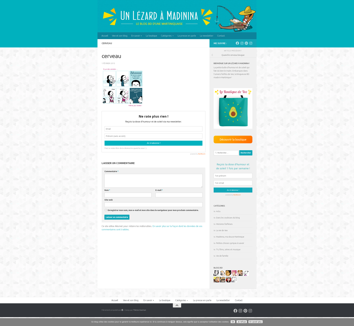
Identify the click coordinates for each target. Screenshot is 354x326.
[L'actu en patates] (216, 281)
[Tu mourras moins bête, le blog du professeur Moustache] (222, 275)
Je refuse (242, 322)
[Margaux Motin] (216, 275)
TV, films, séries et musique (228, 249)
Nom (107, 190)
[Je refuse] (350, 322)
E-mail (159, 190)
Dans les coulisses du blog (228, 217)
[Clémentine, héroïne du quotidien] (222, 281)
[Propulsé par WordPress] (122, 310)
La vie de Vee (222, 230)
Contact (221, 35)
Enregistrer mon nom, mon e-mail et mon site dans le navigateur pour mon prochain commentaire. (153, 210)
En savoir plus (255, 322)
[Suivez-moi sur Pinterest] (246, 43)
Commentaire (111, 171)
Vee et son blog (119, 35)
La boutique (151, 35)
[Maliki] (234, 275)
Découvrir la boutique (233, 139)
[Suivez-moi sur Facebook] (237, 43)
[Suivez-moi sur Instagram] (242, 43)
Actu (218, 211)
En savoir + (136, 35)
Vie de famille (222, 256)
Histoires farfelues (224, 224)
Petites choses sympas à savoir (230, 243)
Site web (108, 200)
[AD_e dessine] (228, 275)
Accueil (104, 35)
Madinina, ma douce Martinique (230, 237)
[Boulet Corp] (240, 275)
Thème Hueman (139, 310)
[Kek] (234, 281)
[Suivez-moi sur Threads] (250, 43)
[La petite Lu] (246, 275)
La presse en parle (187, 35)
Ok (233, 322)
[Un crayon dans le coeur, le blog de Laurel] (228, 281)
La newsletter (206, 35)
